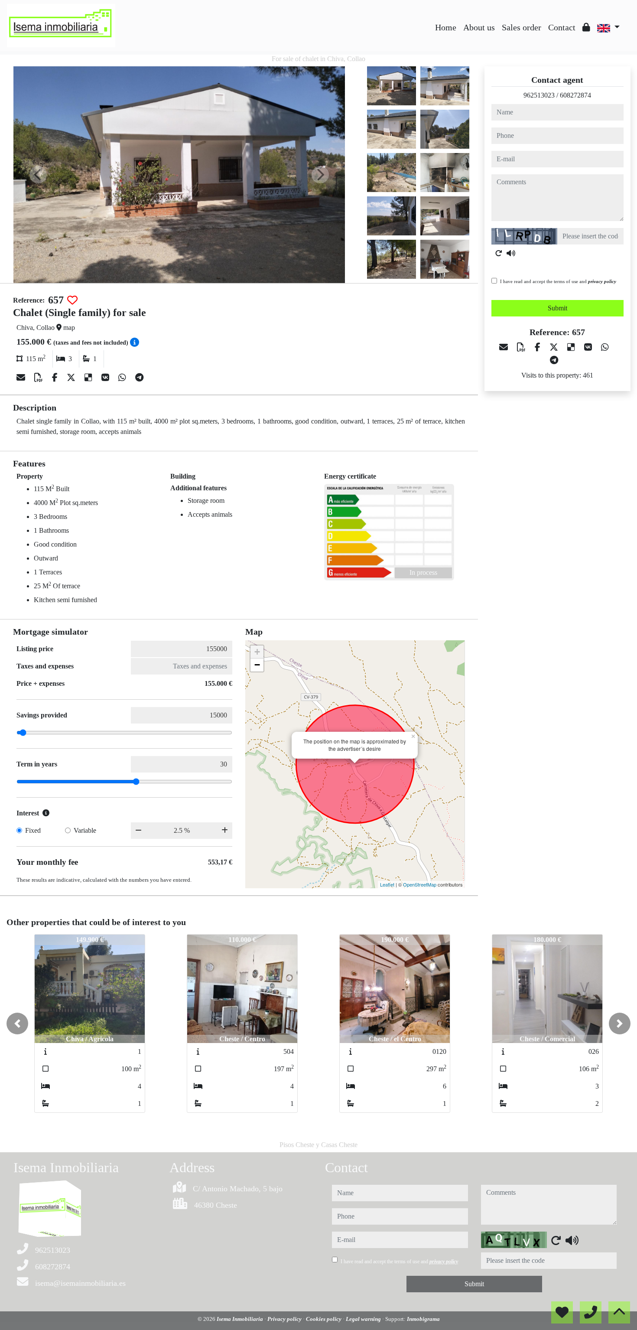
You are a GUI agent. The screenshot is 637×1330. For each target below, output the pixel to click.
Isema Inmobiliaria (240, 1319)
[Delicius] (89, 377)
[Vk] (106, 377)
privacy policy (602, 281)
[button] (17, 1023)
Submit (557, 308)
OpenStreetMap (419, 884)
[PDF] (39, 377)
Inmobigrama (423, 1319)
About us (479, 27)
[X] (72, 377)
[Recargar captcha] (499, 253)
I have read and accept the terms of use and (558, 281)
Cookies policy (324, 1319)
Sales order (521, 27)
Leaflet (387, 884)
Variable (85, 830)
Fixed (33, 830)
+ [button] (257, 651)
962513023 (539, 95)
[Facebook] (56, 377)
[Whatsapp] (123, 377)
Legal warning (364, 1319)
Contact (561, 27)
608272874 (575, 95)
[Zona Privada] (586, 27)
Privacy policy (285, 1319)
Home (445, 27)
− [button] (257, 664)
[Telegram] (139, 377)
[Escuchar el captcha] (511, 253)
